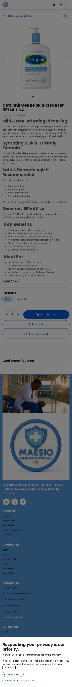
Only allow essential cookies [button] (19, 680)
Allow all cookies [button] (13, 674)
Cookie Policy (9, 667)
